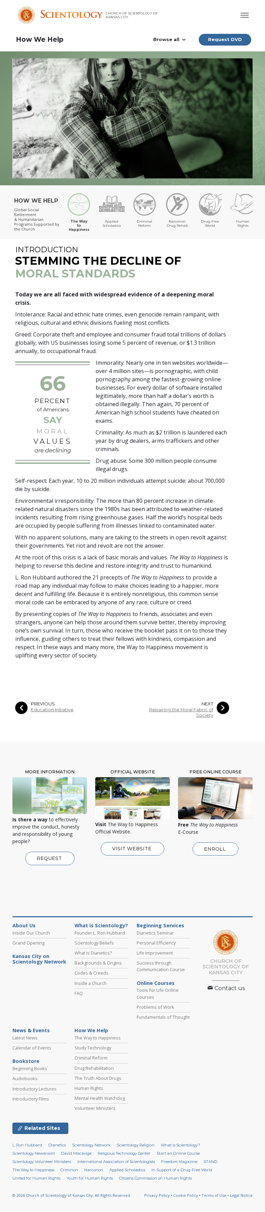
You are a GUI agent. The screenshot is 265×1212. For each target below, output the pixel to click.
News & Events (31, 1030)
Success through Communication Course (161, 966)
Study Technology (93, 1048)
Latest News (25, 1038)
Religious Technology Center (124, 1153)
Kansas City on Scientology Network (39, 959)
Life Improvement (155, 953)
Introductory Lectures (34, 1089)
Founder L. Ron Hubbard (100, 933)
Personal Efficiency (156, 943)
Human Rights (89, 1088)
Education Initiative (52, 709)
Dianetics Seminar (155, 933)
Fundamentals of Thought (163, 1017)
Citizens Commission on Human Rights (155, 1178)
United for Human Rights (36, 1178)
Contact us (229, 988)
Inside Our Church (31, 933)
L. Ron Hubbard (27, 1145)
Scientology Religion (136, 1145)
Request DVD (225, 39)
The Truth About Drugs (98, 1078)
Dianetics (57, 1145)
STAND (210, 1161)
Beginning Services (160, 925)
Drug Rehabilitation (94, 1068)
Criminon (69, 1169)
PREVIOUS (43, 704)
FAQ (79, 993)
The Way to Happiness (98, 1038)
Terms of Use (214, 1195)
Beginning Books (29, 1068)
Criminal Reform (91, 1058)
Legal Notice (241, 1195)
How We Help (39, 39)
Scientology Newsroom (33, 1153)
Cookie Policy (185, 1195)
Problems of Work (155, 1007)
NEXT (207, 704)
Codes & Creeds (91, 973)
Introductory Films (30, 1099)
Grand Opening (28, 943)
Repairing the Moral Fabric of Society (181, 712)
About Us (24, 925)
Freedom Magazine (179, 1161)
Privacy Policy (157, 1195)
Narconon (93, 1169)
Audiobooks (25, 1078)
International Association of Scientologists (116, 1161)
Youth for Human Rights (90, 1178)
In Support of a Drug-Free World (181, 1169)
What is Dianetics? (93, 953)
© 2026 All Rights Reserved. (71, 1195)
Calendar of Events (31, 1048)
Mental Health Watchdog (100, 1098)
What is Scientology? (101, 925)
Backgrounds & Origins (98, 963)
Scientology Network (91, 1145)
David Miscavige (76, 1153)
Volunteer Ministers (95, 1108)
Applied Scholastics (127, 1169)
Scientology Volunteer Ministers (41, 1161)
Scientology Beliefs (94, 943)
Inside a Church (91, 983)
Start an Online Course (178, 1153)
